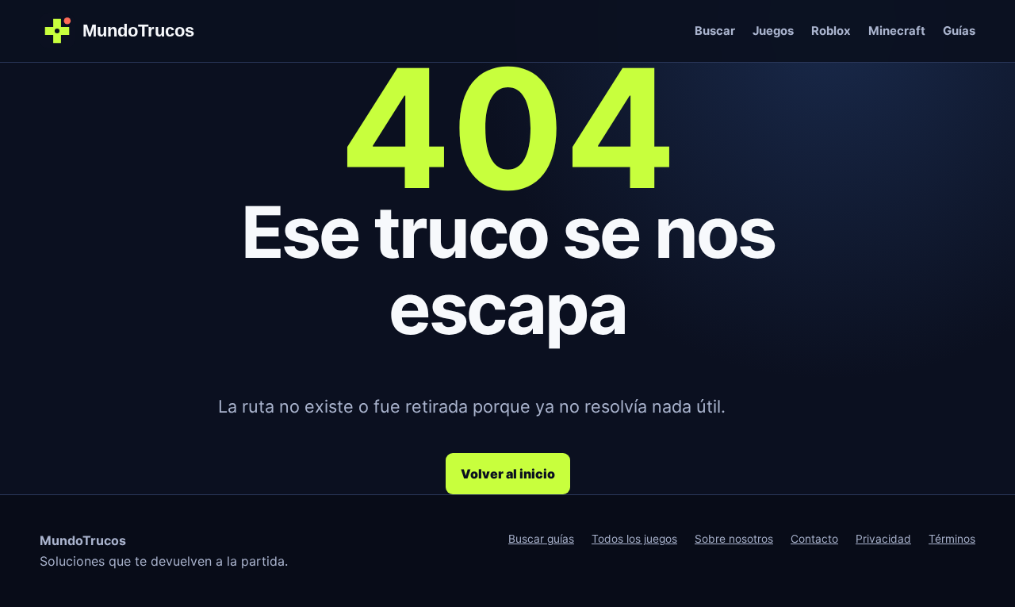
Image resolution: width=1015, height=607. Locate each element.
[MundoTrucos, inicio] (127, 30)
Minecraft (896, 31)
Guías (959, 31)
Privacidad (883, 538)
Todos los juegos (634, 538)
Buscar (715, 31)
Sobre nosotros (734, 538)
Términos (952, 538)
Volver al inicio (508, 474)
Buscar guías (541, 538)
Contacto (814, 538)
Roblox (831, 31)
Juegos (773, 31)
